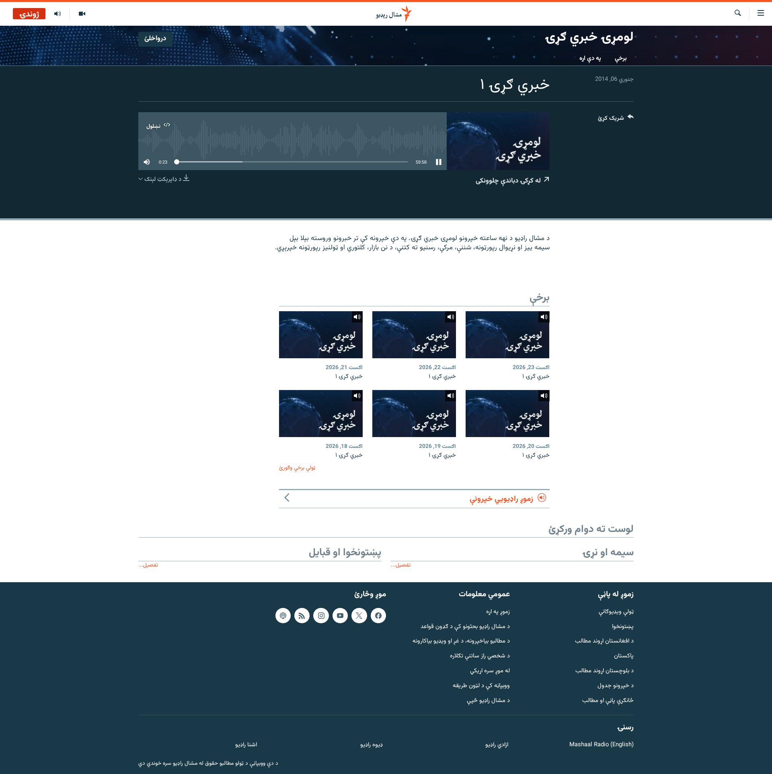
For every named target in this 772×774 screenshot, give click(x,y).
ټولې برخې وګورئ (297, 468)
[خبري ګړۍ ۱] (507, 334)
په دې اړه (590, 58)
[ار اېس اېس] (302, 615)
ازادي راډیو (496, 745)
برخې (621, 58)
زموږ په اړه (498, 612)
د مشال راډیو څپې (488, 701)
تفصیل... (401, 565)
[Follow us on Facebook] (378, 615)
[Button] (616, 120)
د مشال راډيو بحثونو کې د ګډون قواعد (465, 627)
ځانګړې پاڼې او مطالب (608, 701)
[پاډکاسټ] (283, 615)
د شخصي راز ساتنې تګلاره (480, 656)
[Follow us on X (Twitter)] (359, 615)
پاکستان (624, 656)
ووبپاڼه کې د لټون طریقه (481, 686)
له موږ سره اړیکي (490, 671)
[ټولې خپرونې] (57, 14)
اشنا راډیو (246, 745)
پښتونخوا (623, 627)
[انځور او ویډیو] (82, 14)
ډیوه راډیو (371, 745)
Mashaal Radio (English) (601, 745)
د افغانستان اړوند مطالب (604, 641)
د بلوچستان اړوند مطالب (604, 671)
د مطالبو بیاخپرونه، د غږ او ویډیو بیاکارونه (461, 641)
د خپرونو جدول (615, 686)
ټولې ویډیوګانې (616, 612)
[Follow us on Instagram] (321, 615)
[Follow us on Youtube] (340, 615)
